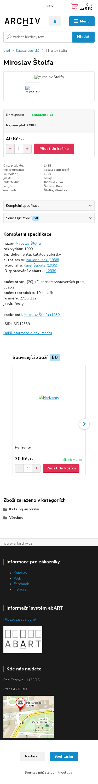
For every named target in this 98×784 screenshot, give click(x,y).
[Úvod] (22, 21)
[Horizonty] (49, 405)
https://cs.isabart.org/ (19, 619)
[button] (84, 423)
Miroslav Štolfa (28, 243)
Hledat (83, 36)
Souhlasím (63, 756)
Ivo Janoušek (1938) (42, 259)
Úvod (6, 51)
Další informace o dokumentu (27, 333)
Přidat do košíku (54, 148)
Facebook (21, 584)
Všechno (16, 517)
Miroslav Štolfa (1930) (42, 314)
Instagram (21, 589)
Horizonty (23, 447)
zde (70, 772)
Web (17, 578)
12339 (51, 270)
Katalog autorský (27, 51)
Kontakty (20, 573)
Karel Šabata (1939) (40, 265)
